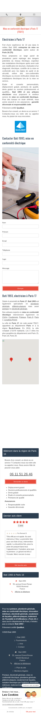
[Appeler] (7, 14)
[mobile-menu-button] (34, 14)
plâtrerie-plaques (19, 306)
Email (4, 241)
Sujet (4, 259)
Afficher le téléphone (22, 592)
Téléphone (6, 250)
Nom (4, 223)
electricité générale (19, 309)
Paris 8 (30, 317)
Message (5, 268)
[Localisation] (20, 14)
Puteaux (22, 317)
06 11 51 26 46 (21, 474)
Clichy (4, 317)
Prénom (5, 232)
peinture (5, 309)
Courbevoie (13, 317)
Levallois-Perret (10, 320)
